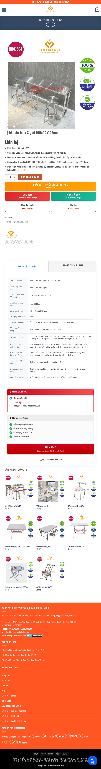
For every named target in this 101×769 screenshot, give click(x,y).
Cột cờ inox (83, 758)
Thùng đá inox (51, 758)
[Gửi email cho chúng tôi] (81, 736)
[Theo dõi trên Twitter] (56, 736)
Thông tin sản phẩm (73, 265)
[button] (4, 10)
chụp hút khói (52, 761)
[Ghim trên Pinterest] (26, 242)
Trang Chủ (6, 675)
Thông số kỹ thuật (27, 266)
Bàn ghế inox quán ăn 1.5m (13, 506)
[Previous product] (53, 25)
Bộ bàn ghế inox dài (42, 506)
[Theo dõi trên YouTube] (45, 736)
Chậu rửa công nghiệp (31, 758)
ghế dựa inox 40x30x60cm (45, 587)
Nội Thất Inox (44, 20)
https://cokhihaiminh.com (19, 632)
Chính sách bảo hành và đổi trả (14, 720)
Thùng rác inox (67, 758)
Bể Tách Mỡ (37, 761)
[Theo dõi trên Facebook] (32, 736)
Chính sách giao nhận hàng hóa (14, 710)
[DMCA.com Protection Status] (35, 635)
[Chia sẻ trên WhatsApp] (7, 242)
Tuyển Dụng (6, 700)
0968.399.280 (26, 628)
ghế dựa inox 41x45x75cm (76, 506)
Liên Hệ (5, 685)
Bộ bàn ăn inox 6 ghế (43, 546)
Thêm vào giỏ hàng (30, 177)
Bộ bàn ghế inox (25, 222)
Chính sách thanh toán (10, 715)
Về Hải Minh (6, 680)
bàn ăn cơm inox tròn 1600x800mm (17, 587)
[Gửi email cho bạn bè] (21, 242)
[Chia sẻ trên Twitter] (16, 242)
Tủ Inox (15, 758)
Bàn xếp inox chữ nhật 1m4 (76, 546)
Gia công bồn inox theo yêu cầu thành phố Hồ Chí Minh (23, 650)
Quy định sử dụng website (12, 705)
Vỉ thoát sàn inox (22, 761)
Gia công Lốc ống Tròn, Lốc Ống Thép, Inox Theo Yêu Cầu (23, 660)
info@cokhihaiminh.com (16, 635)
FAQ (3, 690)
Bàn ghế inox (57, 20)
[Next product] (48, 25)
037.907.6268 (14, 628)
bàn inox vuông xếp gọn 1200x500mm (17, 546)
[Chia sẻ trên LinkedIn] (31, 242)
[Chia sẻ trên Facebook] (12, 242)
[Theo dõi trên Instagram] (71, 736)
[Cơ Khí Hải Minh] (11, 234)
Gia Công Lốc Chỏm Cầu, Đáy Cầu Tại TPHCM (19, 655)
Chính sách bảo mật (9, 695)
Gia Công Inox (81, 761)
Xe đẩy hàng (67, 761)
